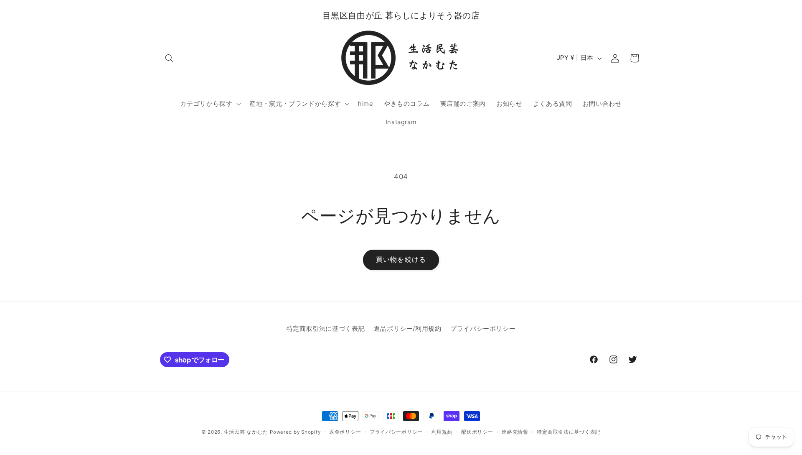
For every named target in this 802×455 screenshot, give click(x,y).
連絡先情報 (515, 432)
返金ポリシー (345, 432)
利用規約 (442, 432)
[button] (169, 58)
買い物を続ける (401, 259)
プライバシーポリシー (482, 328)
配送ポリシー (477, 432)
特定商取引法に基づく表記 (326, 328)
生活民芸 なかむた (246, 432)
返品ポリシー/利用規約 (408, 328)
